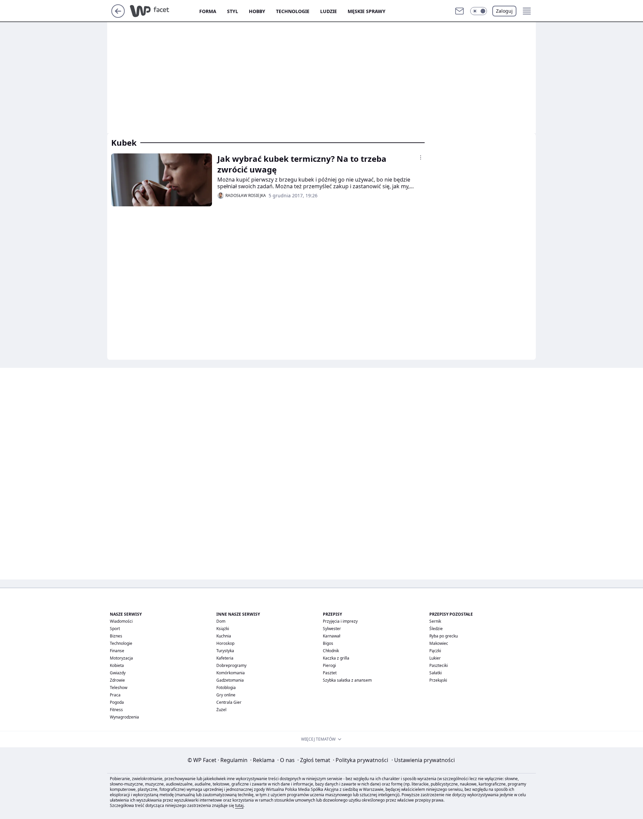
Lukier (435, 658)
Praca (115, 695)
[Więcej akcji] (421, 157)
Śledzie (436, 628)
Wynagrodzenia (124, 717)
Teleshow (118, 687)
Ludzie (328, 11)
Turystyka (225, 651)
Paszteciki (438, 665)
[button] (478, 11)
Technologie (292, 11)
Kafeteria (224, 658)
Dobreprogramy (231, 665)
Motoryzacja (121, 658)
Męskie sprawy (366, 11)
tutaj (239, 805)
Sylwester (332, 628)
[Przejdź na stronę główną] (118, 15)
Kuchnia (223, 636)
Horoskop (225, 643)
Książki (222, 628)
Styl (232, 11)
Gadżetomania (230, 680)
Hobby (257, 11)
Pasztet (330, 673)
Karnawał (331, 636)
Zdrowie (117, 680)
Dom (220, 621)
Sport (115, 628)
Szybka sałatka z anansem (347, 680)
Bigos (328, 643)
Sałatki (435, 673)
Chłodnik (331, 651)
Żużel (221, 709)
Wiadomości (121, 621)
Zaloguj (504, 11)
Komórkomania (230, 673)
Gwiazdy (118, 673)
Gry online (225, 695)
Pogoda (117, 702)
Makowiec (438, 643)
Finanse (117, 651)
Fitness (116, 709)
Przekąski (438, 680)
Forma (207, 11)
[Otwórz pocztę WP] (459, 11)
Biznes (116, 636)
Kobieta (117, 665)
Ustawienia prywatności (423, 760)
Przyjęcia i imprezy (340, 621)
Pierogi (329, 665)
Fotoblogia (226, 687)
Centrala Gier (228, 702)
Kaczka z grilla (336, 658)
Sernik (435, 621)
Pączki (435, 651)
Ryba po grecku (443, 636)
